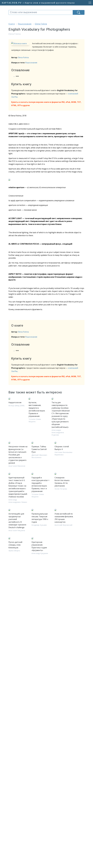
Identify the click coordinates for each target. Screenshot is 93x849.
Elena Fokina (23, 57)
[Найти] (78, 12)
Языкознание (31, 62)
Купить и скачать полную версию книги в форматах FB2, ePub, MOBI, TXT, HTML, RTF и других (46, 104)
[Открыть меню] (89, 2)
